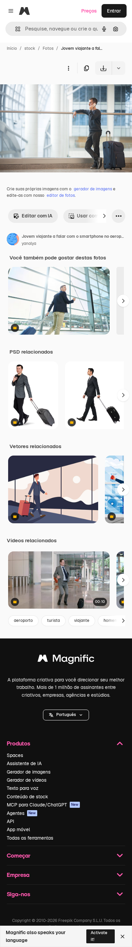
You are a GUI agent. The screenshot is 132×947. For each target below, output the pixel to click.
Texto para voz (23, 788)
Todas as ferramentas (30, 838)
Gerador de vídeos (26, 780)
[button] (66, 715)
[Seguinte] (104, 216)
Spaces (15, 755)
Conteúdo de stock (27, 797)
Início (12, 48)
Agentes (21, 813)
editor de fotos (61, 195)
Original (43, 90)
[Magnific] (66, 660)
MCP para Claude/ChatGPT (43, 805)
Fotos (48, 48)
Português (66, 714)
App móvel (18, 829)
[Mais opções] (68, 68)
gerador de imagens (93, 189)
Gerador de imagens (28, 772)
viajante (81, 620)
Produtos (18, 743)
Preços (89, 11)
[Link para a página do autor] (13, 240)
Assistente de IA (24, 763)
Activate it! (99, 936)
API (10, 821)
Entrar (114, 11)
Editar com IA (37, 216)
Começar (18, 855)
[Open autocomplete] (15, 28)
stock (29, 48)
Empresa (18, 874)
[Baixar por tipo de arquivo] (118, 68)
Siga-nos (18, 894)
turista (53, 620)
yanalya (29, 243)
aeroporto (23, 620)
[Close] (122, 936)
